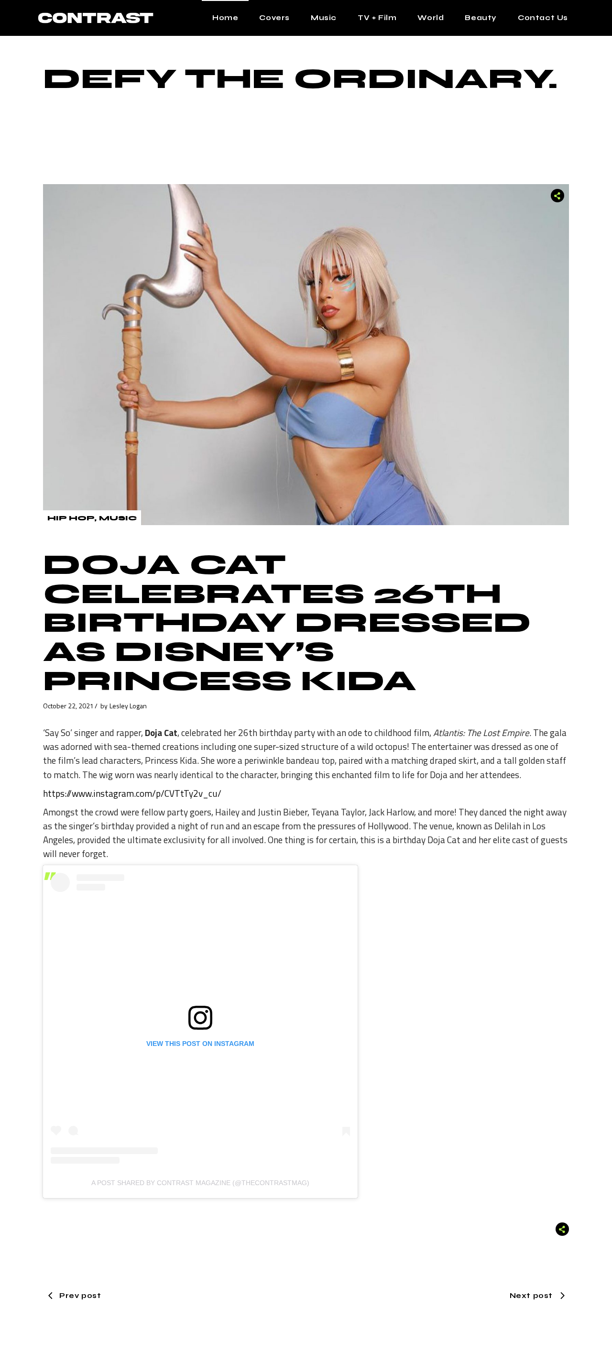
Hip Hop (70, 518)
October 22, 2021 (68, 706)
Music (118, 518)
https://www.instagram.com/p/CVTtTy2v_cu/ (132, 793)
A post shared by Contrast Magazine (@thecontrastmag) (200, 1183)
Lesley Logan (128, 706)
